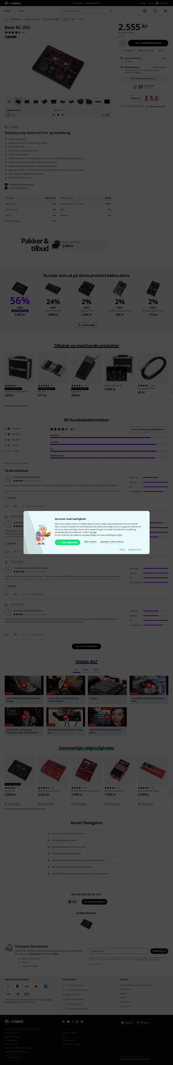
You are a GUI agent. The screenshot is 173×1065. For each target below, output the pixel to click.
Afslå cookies (90, 541)
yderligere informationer (112, 541)
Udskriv (122, 549)
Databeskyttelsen (135, 549)
